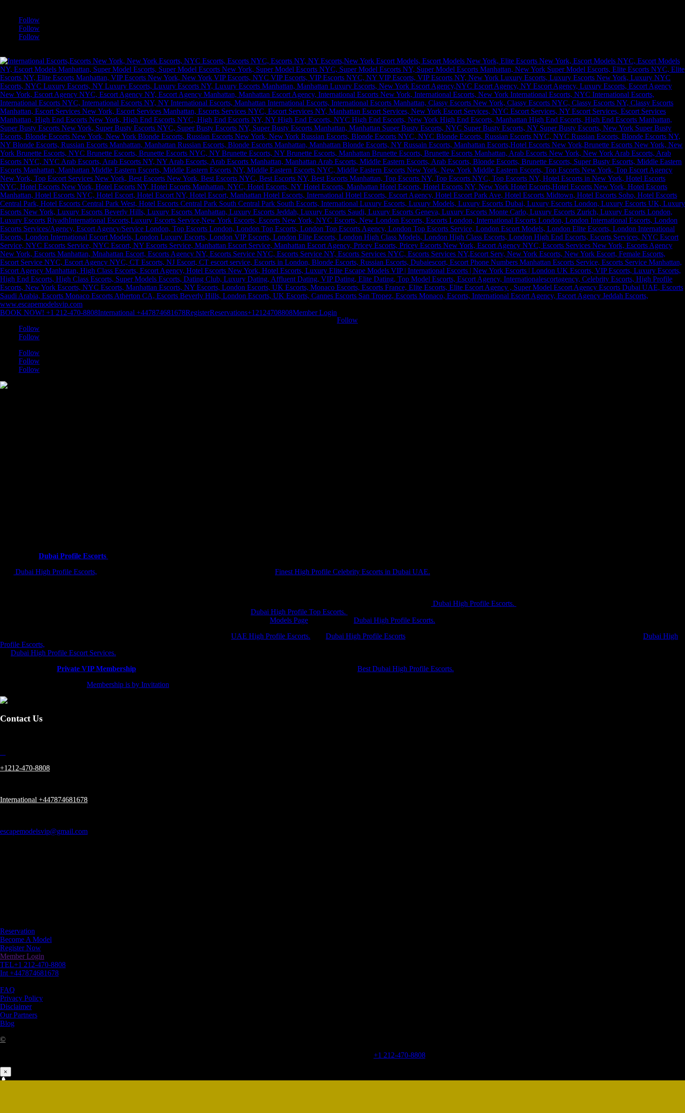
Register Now (20, 948)
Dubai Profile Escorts (73, 556)
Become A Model (26, 939)
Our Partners (18, 1015)
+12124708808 (270, 312)
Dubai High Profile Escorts (365, 636)
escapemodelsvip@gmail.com (44, 831)
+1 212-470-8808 (399, 1055)
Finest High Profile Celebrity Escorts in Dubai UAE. (352, 572)
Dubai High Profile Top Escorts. (299, 612)
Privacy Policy (21, 998)
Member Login (315, 312)
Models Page (289, 620)
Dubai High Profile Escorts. (473, 603)
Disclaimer (16, 1006)
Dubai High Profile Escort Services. (63, 653)
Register (197, 312)
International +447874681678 (141, 312)
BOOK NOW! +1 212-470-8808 (49, 312)
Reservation (17, 931)
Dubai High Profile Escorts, (55, 572)
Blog (7, 1023)
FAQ (7, 990)
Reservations (228, 312)
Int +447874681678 (29, 973)
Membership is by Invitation (128, 684)
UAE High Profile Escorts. (270, 636)
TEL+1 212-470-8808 (33, 965)
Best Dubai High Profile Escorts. (405, 669)
